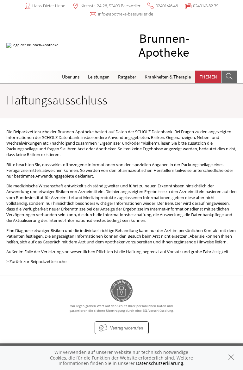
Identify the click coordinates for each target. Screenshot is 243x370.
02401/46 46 (167, 6)
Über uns (70, 77)
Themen (208, 77)
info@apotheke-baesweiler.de (125, 14)
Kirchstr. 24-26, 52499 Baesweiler (110, 6)
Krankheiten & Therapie (168, 77)
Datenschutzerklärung (159, 363)
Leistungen (98, 77)
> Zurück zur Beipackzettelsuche (36, 261)
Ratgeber (127, 77)
